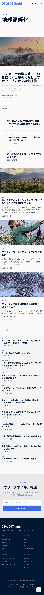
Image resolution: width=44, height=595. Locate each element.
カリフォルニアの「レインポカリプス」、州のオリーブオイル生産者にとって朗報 (22, 341)
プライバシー (12, 587)
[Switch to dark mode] (32, 3)
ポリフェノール (6, 539)
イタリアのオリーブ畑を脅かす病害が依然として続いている (21, 389)
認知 (3, 549)
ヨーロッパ (5, 301)
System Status (31, 587)
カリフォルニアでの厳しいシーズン (16, 353)
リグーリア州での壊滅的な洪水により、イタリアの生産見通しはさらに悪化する (21, 364)
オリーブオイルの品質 (8, 558)
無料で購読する (22, 508)
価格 (25, 539)
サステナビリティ (29, 549)
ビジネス (4, 197)
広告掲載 (31, 584)
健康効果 (4, 561)
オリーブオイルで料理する (10, 565)
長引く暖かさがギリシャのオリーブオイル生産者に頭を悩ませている (22, 201)
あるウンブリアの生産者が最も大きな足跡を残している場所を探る (21, 376)
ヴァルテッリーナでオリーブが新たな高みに (22, 253)
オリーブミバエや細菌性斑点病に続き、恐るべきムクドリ (22, 305)
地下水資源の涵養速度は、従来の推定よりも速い (24, 155)
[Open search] (29, 3)
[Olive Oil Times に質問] (38, 589)
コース (26, 568)
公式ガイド (27, 565)
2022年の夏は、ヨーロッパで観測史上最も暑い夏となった (23, 139)
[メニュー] (41, 3)
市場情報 (26, 558)
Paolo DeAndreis (11, 95)
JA (37, 3)
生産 (3, 249)
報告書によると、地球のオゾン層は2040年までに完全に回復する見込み (23, 122)
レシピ (4, 568)
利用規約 (21, 587)
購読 (24, 584)
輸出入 (26, 546)
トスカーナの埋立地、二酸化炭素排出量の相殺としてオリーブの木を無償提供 (21, 77)
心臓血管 (4, 546)
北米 (3, 338)
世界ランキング (28, 561)
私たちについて (15, 584)
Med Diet (4, 543)
